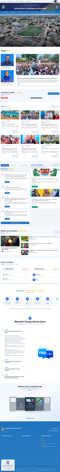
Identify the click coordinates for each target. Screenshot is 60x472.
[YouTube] (57, 431)
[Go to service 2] (27, 418)
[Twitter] (55, 431)
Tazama (8, 206)
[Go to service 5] (30, 418)
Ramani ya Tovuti (55, 469)
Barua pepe (22, 1)
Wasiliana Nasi (29, 1)
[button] (15, 341)
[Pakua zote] (25, 275)
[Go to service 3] (28, 418)
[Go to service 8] (33, 418)
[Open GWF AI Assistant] (57, 469)
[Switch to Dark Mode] (52, 1)
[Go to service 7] (32, 418)
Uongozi (16, 1)
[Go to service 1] (26, 418)
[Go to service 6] (31, 418)
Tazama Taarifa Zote (54, 93)
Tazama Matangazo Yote (15, 222)
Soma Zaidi (18, 83)
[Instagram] (52, 431)
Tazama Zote (25, 269)
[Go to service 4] (29, 418)
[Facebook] (50, 431)
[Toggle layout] (13, 460)
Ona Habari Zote (55, 106)
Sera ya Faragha (39, 469)
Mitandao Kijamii (10, 1)
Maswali (3, 1)
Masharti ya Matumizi (47, 469)
